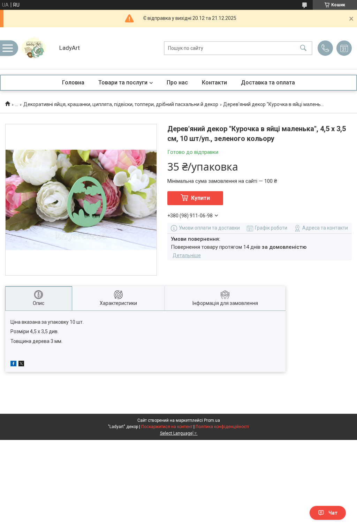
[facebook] (13, 364)
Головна (73, 82)
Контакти (214, 82)
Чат (332, 513)
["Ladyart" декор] (36, 48)
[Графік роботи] (344, 48)
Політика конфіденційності (222, 426)
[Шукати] (303, 48)
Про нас (177, 82)
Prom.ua (212, 420)
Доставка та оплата (268, 82)
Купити (200, 198)
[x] (21, 364)
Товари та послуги (122, 82)
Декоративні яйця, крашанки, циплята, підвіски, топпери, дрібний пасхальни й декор (120, 104)
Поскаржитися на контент (166, 426)
